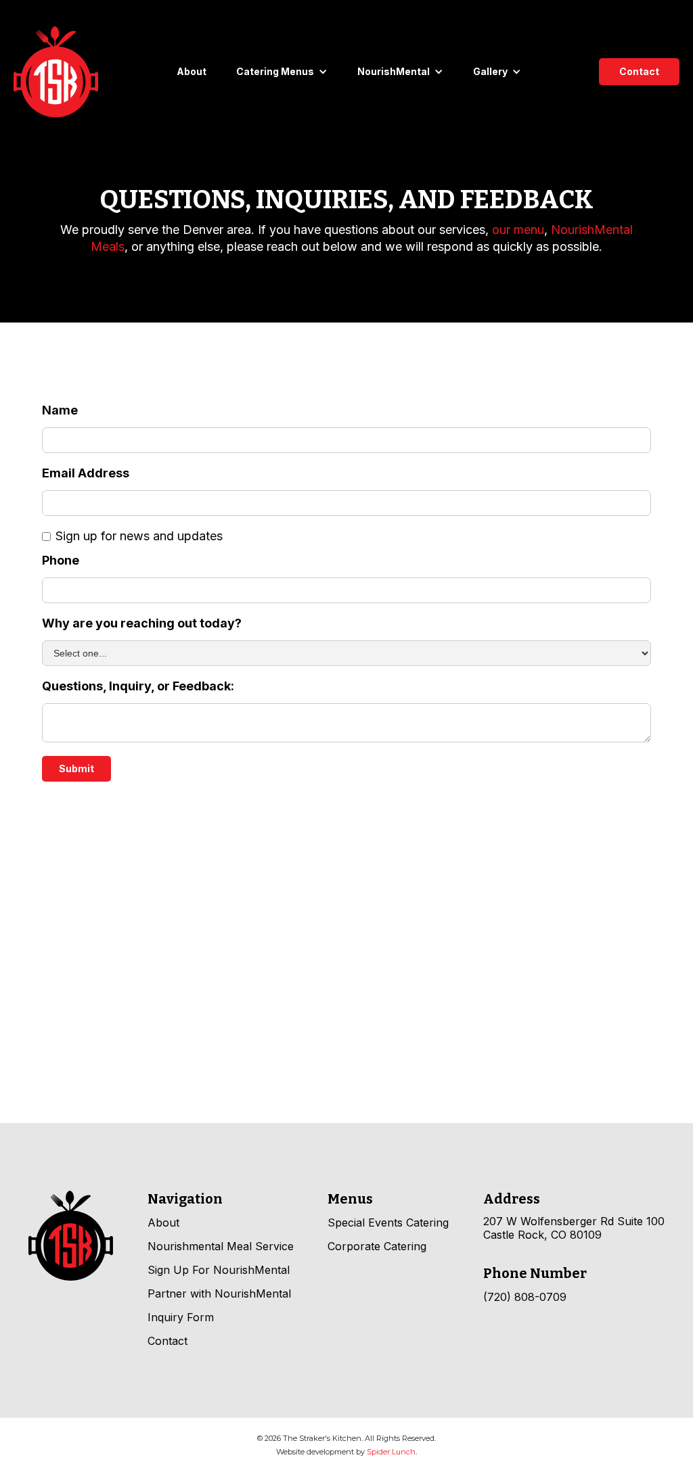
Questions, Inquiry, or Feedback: (138, 686)
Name (60, 410)
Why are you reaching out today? (142, 623)
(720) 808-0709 (524, 1297)
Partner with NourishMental (219, 1293)
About (191, 71)
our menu (518, 229)
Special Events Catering (388, 1222)
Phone (60, 560)
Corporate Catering (377, 1246)
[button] (282, 71)
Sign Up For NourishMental (219, 1270)
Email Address (85, 473)
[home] (56, 72)
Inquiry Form (181, 1317)
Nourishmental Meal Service (221, 1246)
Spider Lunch (391, 1451)
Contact (639, 71)
